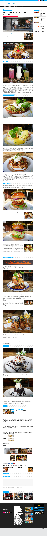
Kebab (14, 515)
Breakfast (19, 507)
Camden (19, 508)
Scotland (20, 520)
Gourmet (14, 465)
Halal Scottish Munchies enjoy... (17, 498)
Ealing (17, 511)
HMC (21, 513)
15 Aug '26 (41, 24)
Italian (17, 514)
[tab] (27, 406)
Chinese (20, 509)
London (18, 465)
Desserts (15, 511)
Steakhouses (20, 521)
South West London (16, 521)
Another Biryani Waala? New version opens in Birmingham (42, 32)
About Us (4, 0)
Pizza (14, 520)
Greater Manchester (16, 513)
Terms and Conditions (6, 509)
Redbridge (17, 520)
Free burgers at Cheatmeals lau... (7, 498)
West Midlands (15, 524)
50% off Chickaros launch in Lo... (28, 498)
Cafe (17, 508)
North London (18, 518)
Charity (15, 509)
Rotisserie (21, 465)
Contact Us (7, 0)
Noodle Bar (15, 518)
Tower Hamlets (20, 522)
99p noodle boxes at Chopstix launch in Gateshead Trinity (42, 27)
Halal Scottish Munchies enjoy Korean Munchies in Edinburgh (42, 18)
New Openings (35, 26)
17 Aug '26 (41, 20)
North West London (16, 519)
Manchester (15, 517)
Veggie (25, 465)
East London (20, 511)
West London (19, 523)
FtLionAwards (15, 512)
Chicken (11, 465)
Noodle (18, 517)
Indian (15, 514)
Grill (19, 513)
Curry (20, 510)
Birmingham (15, 507)
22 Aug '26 (41, 15)
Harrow (16, 465)
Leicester (17, 515)
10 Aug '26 (41, 34)
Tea (16, 522)
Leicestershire (15, 516)
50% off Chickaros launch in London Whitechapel (42, 23)
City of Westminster (16, 510)
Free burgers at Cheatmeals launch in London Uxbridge (42, 13)
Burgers (8, 465)
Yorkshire (19, 524)
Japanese (20, 514)
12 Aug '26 (41, 29)
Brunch (6, 465)
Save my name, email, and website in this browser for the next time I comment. (13, 487)
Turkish (15, 523)
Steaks (15, 522)
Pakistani (20, 519)
